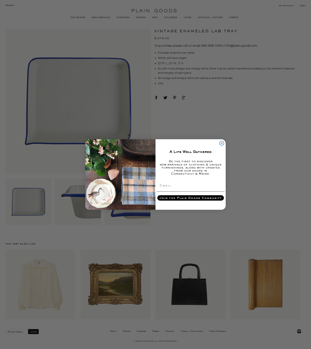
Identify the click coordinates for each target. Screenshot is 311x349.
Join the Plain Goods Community (190, 198)
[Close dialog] (222, 143)
